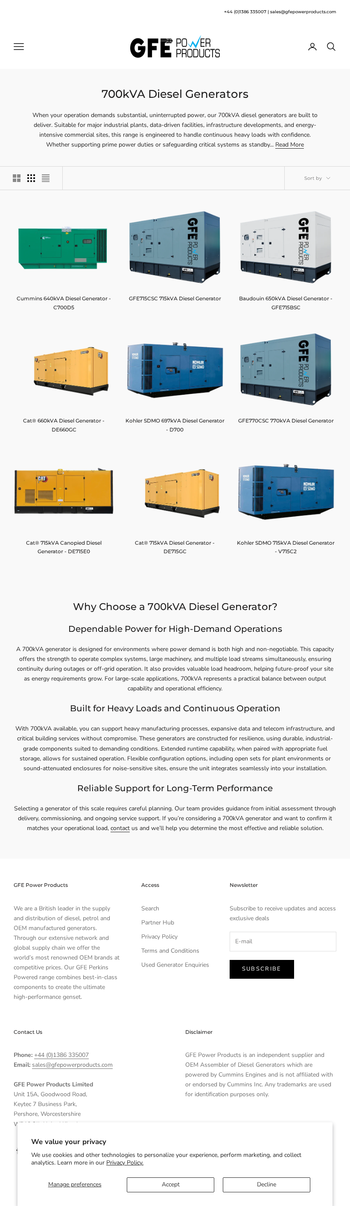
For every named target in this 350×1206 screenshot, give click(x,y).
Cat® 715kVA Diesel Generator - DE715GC (175, 547)
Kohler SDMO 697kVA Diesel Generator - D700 (175, 424)
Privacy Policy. (124, 1163)
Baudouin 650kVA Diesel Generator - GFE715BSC (285, 302)
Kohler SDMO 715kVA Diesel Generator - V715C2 (286, 547)
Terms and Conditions (170, 951)
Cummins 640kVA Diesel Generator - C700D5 (64, 302)
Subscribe (262, 969)
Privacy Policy (159, 937)
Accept (171, 1184)
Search (150, 908)
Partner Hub (157, 922)
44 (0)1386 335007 (246, 12)
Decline (266, 1184)
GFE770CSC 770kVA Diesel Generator (286, 420)
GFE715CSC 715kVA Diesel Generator (175, 298)
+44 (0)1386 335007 (61, 1055)
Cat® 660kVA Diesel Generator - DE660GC (64, 424)
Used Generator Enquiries (175, 965)
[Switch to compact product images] (46, 178)
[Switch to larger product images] (16, 178)
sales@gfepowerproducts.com (303, 12)
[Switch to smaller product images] (31, 178)
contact (120, 828)
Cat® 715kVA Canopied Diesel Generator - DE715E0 (64, 547)
